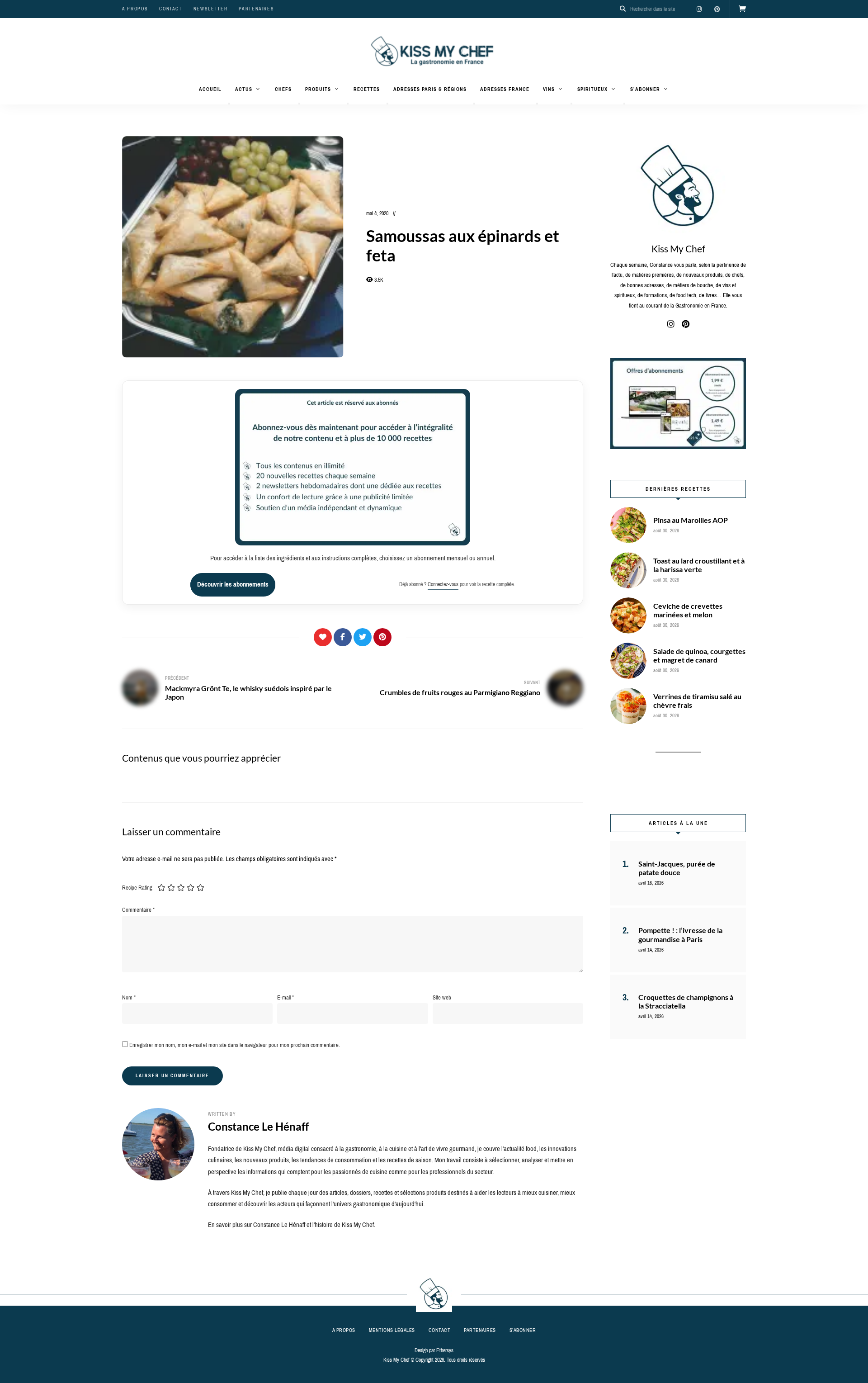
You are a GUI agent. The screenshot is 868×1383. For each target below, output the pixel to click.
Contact (170, 9)
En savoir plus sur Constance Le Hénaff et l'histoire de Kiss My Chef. (291, 1224)
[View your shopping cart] (742, 9)
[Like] (323, 637)
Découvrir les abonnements (233, 584)
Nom (129, 997)
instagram (699, 9)
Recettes (367, 89)
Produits (318, 89)
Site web (442, 997)
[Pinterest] (382, 637)
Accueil (210, 89)
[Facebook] (343, 637)
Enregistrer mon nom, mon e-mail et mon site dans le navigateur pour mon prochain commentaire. (234, 1045)
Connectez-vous (443, 584)
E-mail (285, 997)
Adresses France (504, 89)
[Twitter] (363, 637)
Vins (549, 89)
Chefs (283, 89)
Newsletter (210, 9)
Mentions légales (392, 1330)
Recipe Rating (137, 887)
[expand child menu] (229, 103)
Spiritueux (592, 89)
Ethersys (444, 1350)
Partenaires (256, 9)
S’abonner (645, 89)
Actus (243, 89)
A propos (135, 9)
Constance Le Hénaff (258, 1126)
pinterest (717, 9)
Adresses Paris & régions (430, 89)
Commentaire (138, 910)
